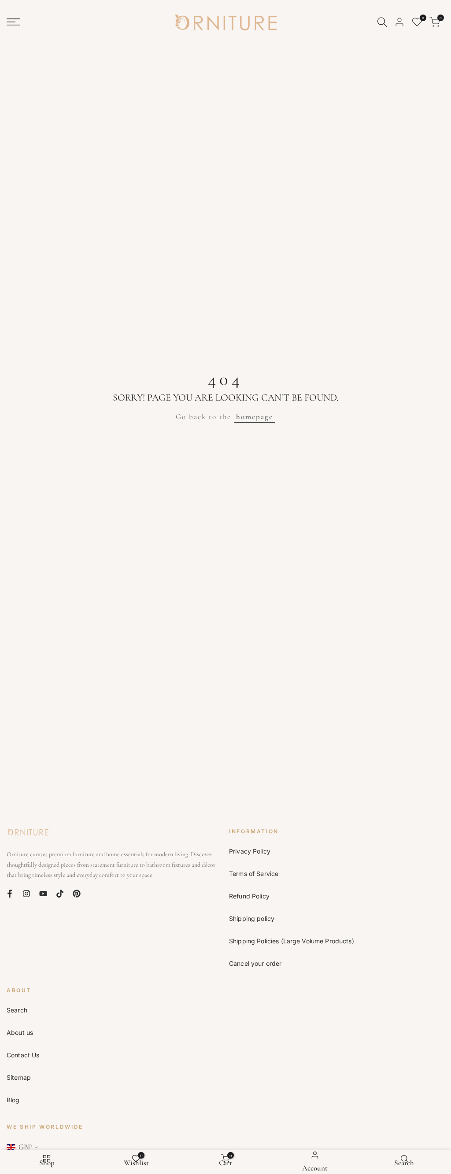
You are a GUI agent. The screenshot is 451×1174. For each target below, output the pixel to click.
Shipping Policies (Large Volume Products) (291, 941)
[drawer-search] (382, 22)
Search (17, 1010)
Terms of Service (253, 873)
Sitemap (19, 1077)
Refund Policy (249, 896)
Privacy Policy (249, 851)
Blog (13, 1100)
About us (20, 1032)
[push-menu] (13, 22)
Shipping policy (251, 918)
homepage (254, 416)
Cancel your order (255, 963)
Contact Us (23, 1055)
